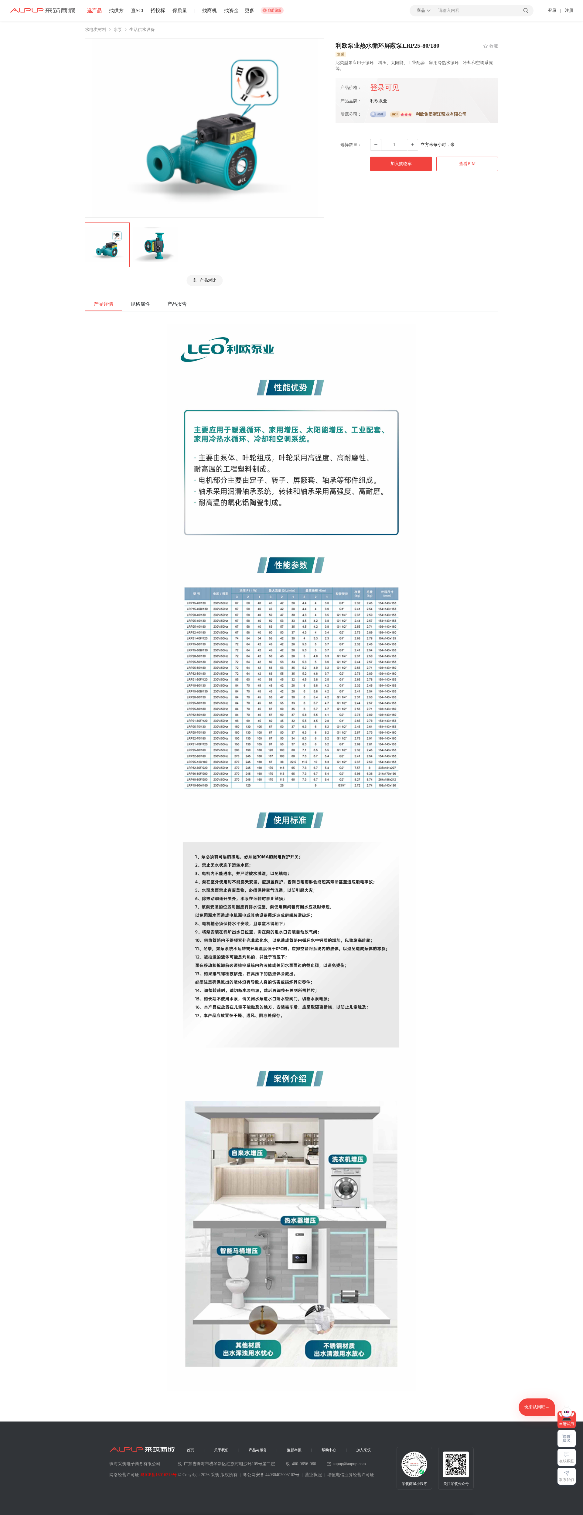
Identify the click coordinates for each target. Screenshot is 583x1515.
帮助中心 (329, 1450)
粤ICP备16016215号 (158, 1475)
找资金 (231, 10)
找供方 (116, 10)
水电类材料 (95, 30)
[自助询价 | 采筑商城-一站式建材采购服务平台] (272, 10)
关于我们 (221, 1450)
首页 (190, 1450)
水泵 (118, 30)
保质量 (179, 10)
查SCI (137, 10)
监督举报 (294, 1450)
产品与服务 (258, 1450)
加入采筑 (363, 1450)
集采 (340, 54)
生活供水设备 (142, 30)
